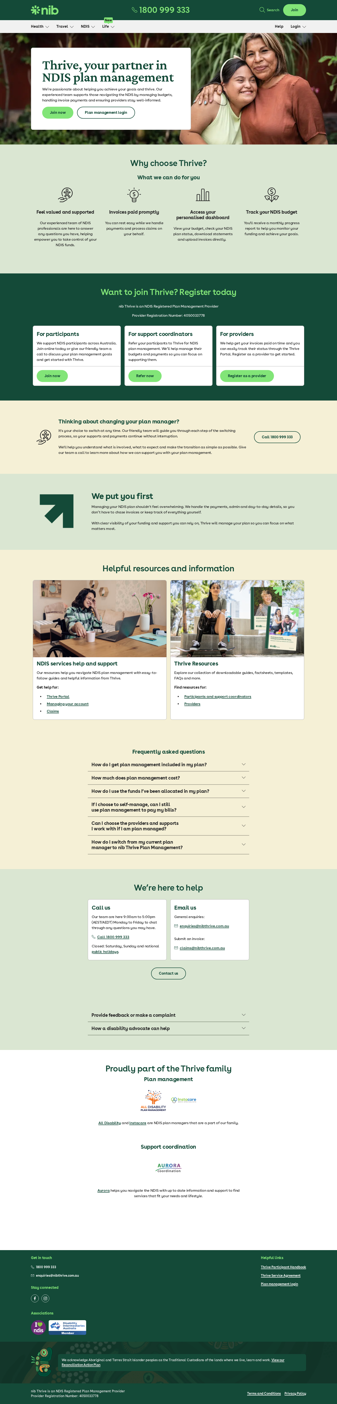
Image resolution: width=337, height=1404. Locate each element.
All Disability (109, 1123)
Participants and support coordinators (217, 696)
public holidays (105, 951)
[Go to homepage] (44, 10)
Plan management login (279, 1284)
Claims (53, 711)
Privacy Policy (295, 1393)
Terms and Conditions (264, 1393)
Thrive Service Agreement (281, 1275)
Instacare (137, 1123)
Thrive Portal (58, 696)
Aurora (103, 1190)
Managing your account (67, 704)
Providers (192, 704)
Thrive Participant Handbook (283, 1267)
